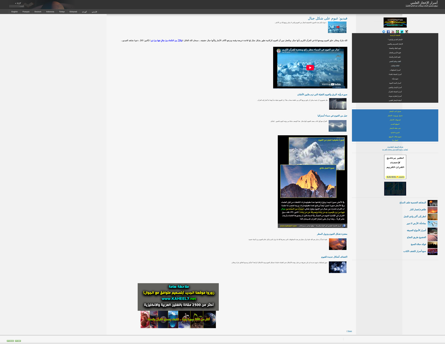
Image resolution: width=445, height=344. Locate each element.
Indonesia (50, 12)
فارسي (94, 12)
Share (349, 331)
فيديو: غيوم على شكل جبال (327, 18)
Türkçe (62, 12)
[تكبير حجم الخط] (20, 3)
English (14, 12)
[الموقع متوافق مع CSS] (17, 341)
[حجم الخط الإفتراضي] (18, 3)
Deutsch (38, 12)
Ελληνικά (73, 12)
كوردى (84, 12)
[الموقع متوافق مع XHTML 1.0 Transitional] (10, 341)
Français (26, 12)
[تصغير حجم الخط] (16, 3)
